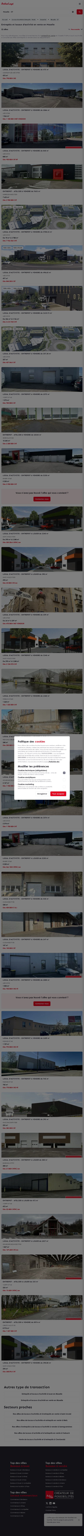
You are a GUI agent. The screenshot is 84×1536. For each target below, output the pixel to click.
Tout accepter (58, 794)
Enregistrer (42, 794)
